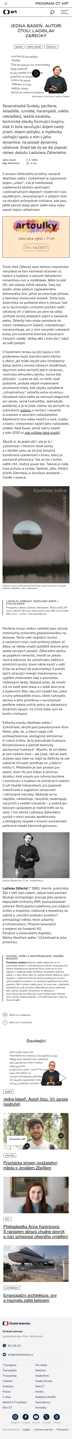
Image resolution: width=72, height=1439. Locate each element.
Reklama (40, 1370)
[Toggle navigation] (5, 3)
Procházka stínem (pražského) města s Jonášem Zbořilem (30, 1165)
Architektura (12, 1287)
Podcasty (8, 1386)
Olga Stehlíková (11, 163)
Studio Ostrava (43, 1381)
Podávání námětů (45, 1396)
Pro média (41, 1365)
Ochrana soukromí (43, 1429)
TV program (9, 1365)
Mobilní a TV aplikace (15, 1402)
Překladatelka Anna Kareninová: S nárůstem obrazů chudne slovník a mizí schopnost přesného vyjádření (35, 1231)
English (26, 1429)
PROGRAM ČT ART (52, 3)
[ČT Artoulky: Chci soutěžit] (36, 237)
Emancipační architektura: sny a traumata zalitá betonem (30, 1298)
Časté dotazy (42, 1402)
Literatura (51, 46)
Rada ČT (40, 1386)
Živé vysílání (9, 1370)
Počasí (6, 1391)
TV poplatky (10, 1375)
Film (7, 1219)
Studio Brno (42, 1375)
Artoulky (9, 1155)
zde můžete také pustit (42, 432)
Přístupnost (62, 1429)
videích (25, 410)
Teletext (8, 1381)
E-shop (7, 1396)
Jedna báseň (34, 46)
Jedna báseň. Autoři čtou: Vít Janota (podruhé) (35, 1101)
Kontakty (40, 1407)
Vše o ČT (7, 1407)
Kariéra (39, 1391)
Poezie (19, 46)
